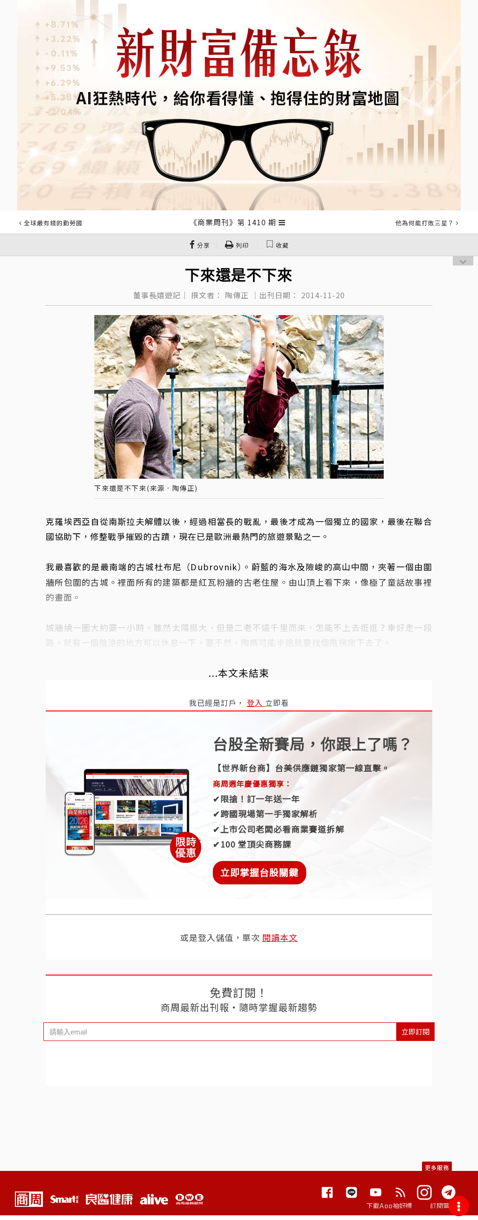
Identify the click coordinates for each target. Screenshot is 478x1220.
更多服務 (437, 1167)
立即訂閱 (415, 1031)
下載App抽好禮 (389, 1205)
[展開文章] (282, 222)
